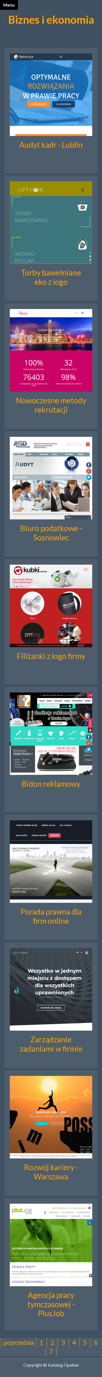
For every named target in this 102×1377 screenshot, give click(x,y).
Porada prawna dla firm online (51, 916)
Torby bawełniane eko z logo (51, 277)
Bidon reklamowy (51, 783)
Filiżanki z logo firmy (51, 656)
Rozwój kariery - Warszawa (51, 1172)
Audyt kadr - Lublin (51, 144)
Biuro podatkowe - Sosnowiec (51, 532)
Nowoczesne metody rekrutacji (51, 405)
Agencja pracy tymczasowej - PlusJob (51, 1304)
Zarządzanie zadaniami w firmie (51, 1044)
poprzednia (18, 1342)
